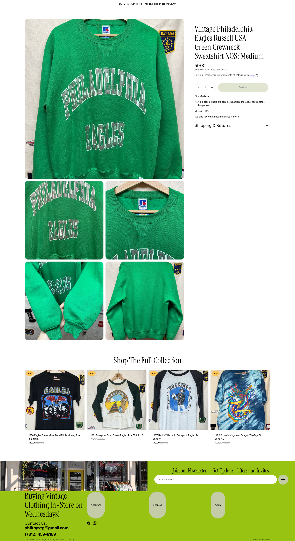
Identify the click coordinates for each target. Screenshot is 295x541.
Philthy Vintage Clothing (43, 539)
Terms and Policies (261, 539)
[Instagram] (95, 523)
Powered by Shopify (65, 539)
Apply (218, 504)
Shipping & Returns (213, 125)
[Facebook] (89, 523)
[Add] (79, 424)
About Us (96, 504)
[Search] (252, 13)
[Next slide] (79, 400)
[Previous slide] (30, 400)
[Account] (259, 13)
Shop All (157, 504)
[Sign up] (283, 480)
